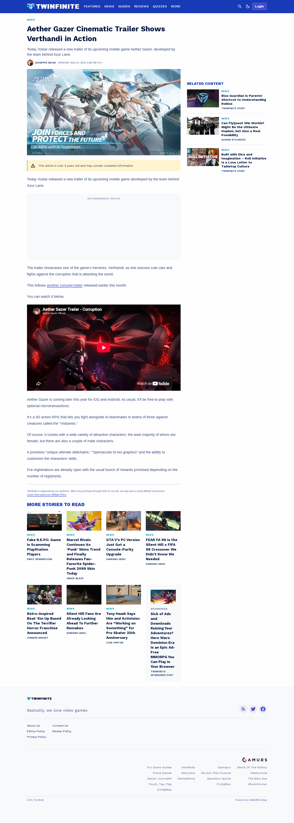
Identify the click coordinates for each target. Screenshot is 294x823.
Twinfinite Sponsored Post (162, 673)
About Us (33, 725)
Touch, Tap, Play (160, 784)
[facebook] (263, 709)
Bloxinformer (258, 784)
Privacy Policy (36, 736)
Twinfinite (188, 767)
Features (92, 6)
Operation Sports (219, 778)
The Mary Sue (257, 778)
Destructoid (259, 773)
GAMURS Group (258, 800)
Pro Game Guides (159, 767)
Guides (124, 6)
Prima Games (162, 773)
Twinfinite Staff (233, 108)
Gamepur (224, 767)
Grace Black (75, 578)
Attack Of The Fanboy (252, 767)
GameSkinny (186, 778)
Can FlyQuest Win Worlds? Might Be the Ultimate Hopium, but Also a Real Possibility (242, 129)
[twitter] (253, 709)
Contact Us (60, 725)
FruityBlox (224, 784)
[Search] (240, 6)
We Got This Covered (216, 773)
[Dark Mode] (248, 6)
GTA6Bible (164, 789)
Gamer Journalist (159, 778)
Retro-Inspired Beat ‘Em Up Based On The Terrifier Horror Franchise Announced (44, 623)
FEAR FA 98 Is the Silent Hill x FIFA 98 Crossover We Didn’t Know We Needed (161, 549)
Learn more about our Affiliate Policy (46, 494)
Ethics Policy (36, 731)
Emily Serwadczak (39, 559)
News (109, 6)
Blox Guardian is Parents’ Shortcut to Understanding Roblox (243, 100)
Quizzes (160, 6)
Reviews (141, 6)
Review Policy (61, 731)
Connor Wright (37, 637)
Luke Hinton (114, 642)
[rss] (243, 709)
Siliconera (188, 773)
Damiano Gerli (116, 559)
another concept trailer (65, 285)
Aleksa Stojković (233, 139)
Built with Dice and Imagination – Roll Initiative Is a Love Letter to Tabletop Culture (243, 160)
